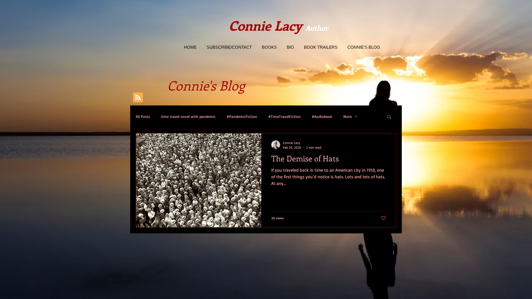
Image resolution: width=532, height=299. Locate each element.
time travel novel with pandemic (188, 116)
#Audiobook (322, 116)
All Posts (143, 116)
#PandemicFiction (242, 116)
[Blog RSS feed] (138, 97)
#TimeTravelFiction (284, 116)
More (347, 116)
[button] (389, 117)
